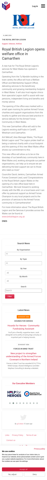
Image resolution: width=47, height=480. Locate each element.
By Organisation (23, 250)
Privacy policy (39, 449)
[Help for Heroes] (14, 393)
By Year (23, 268)
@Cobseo (20, 424)
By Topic (23, 259)
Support (5, 44)
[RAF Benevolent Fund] (33, 393)
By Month (23, 276)
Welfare (19, 44)
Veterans (11, 44)
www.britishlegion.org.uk (13, 216)
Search (23, 287)
